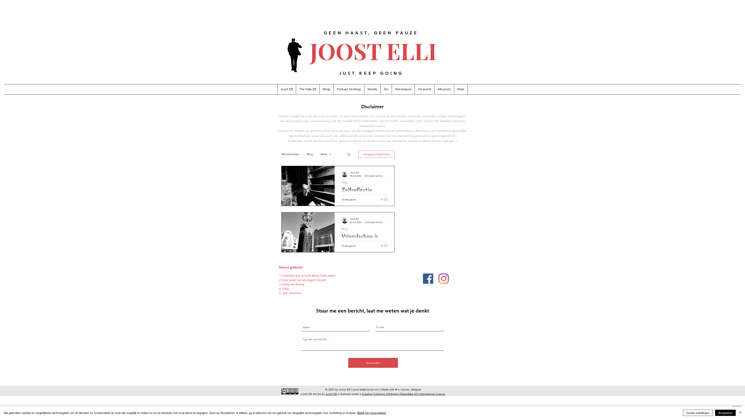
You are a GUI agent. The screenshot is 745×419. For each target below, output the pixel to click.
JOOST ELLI (373, 51)
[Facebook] (428, 279)
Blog (310, 154)
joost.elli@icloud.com (366, 389)
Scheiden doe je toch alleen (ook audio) (309, 276)
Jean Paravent (291, 293)
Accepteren (725, 413)
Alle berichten (290, 154)
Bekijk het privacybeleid (371, 413)
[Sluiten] (740, 413)
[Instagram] (443, 279)
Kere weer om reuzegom (299, 280)
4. (280, 289)
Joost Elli (331, 394)
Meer (324, 154)
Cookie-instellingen (697, 413)
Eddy (285, 289)
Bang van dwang (293, 284)
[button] (349, 155)
